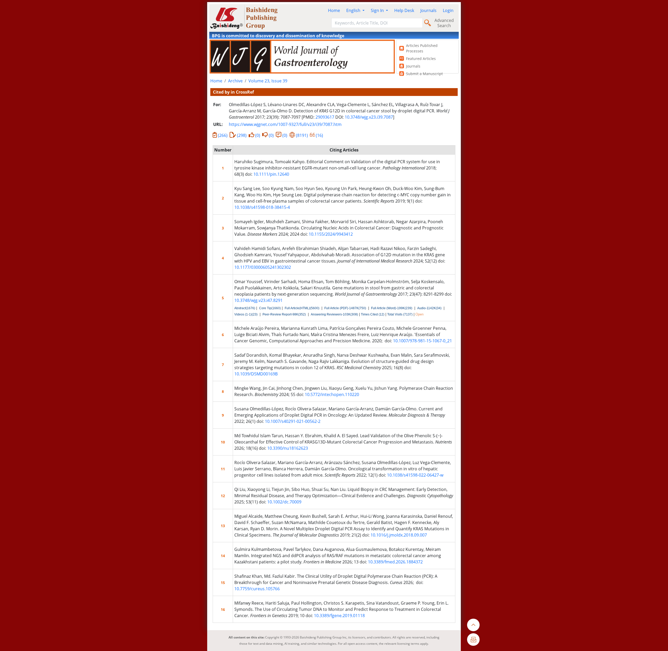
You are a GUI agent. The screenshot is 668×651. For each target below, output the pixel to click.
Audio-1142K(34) (429, 308)
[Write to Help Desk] (473, 639)
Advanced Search (444, 23)
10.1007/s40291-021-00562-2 (292, 421)
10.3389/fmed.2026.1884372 (395, 562)
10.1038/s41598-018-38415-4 (262, 207)
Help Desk (404, 10)
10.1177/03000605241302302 (262, 267)
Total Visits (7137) (400, 314)
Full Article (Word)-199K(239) (391, 308)
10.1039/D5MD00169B (256, 374)
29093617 (324, 117)
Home (334, 10)
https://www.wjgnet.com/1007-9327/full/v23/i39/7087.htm (285, 124)
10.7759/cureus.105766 (257, 589)
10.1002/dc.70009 (284, 502)
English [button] (353, 10)
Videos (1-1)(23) (246, 314)
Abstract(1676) (244, 308)
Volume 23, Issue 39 (267, 81)
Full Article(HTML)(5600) (302, 308)
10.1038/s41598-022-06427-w (415, 475)
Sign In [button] (378, 10)
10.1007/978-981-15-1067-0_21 (422, 341)
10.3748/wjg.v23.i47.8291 (258, 300)
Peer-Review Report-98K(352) (284, 314)
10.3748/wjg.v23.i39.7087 (369, 117)
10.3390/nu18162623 (287, 448)
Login (448, 10)
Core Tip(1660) (270, 308)
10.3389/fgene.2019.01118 (339, 615)
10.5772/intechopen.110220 (332, 394)
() (223, 135)
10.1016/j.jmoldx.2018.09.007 (399, 535)
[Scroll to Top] (473, 625)
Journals (428, 10)
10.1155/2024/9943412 (331, 234)
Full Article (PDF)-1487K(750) (345, 308)
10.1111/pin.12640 (271, 174)
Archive (235, 81)
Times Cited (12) (372, 314)
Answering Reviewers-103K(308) (334, 314)
